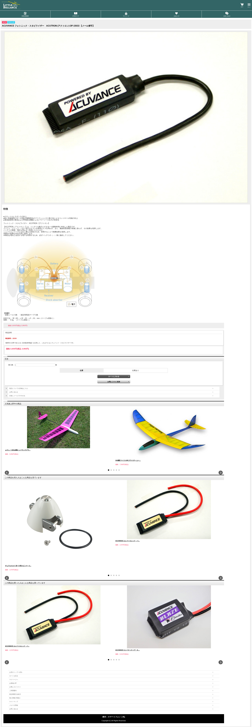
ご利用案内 (13, 690)
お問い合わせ (13, 392)
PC (124, 717)
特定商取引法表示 (15, 694)
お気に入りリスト (15, 687)
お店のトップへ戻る (15, 672)
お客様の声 (13, 683)
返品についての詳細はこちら (18, 388)
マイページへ (13, 679)
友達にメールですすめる (17, 395)
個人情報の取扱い (15, 698)
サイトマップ (13, 701)
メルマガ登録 (13, 705)
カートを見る (13, 676)
